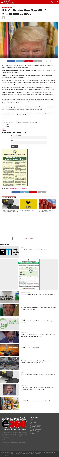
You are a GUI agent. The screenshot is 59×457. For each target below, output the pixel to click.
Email (12, 140)
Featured (14, 188)
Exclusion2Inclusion (35, 426)
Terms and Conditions (35, 429)
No (8, 126)
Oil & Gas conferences (35, 425)
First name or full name (16, 135)
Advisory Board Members (36, 431)
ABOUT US (32, 421)
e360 (9, 17)
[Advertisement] (29, 224)
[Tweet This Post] (20, 61)
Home (31, 419)
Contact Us (33, 422)
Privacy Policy (33, 430)
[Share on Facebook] (11, 61)
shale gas (22, 188)
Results (4, 130)
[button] (10, 204)
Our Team (32, 433)
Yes (8, 124)
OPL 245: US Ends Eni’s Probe (27, 210)
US (26, 188)
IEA (18, 188)
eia (11, 188)
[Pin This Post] (28, 61)
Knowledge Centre (34, 427)
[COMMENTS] (46, 61)
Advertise (32, 423)
